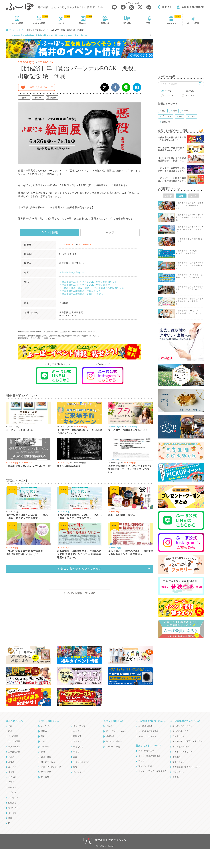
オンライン (46, 726)
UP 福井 (127, 23)
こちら (63, 331)
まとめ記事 (13, 736)
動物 (75, 767)
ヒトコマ (12, 813)
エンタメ (12, 767)
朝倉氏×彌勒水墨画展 (69, 466)
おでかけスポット (114, 741)
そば (10, 726)
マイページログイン (147, 736)
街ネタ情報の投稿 (146, 751)
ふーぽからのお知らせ (182, 726)
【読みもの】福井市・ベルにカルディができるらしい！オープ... (190, 229)
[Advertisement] (181, 52)
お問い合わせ (178, 772)
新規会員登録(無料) (192, 7)
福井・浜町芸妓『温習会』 (123, 515)
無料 (24, 98)
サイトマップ (178, 762)
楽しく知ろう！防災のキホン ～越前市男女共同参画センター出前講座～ (130, 552)
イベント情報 (49, 232)
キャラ (76, 731)
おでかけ (12, 777)
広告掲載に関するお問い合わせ (186, 767)
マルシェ (45, 746)
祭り (43, 736)
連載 (10, 818)
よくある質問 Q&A (180, 746)
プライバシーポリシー (182, 751)
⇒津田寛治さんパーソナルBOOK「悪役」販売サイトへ (88, 285)
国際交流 (77, 736)
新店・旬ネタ (14, 746)
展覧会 (53, 98)
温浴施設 (110, 736)
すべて (168, 91)
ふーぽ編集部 (14, 751)
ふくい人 (12, 792)
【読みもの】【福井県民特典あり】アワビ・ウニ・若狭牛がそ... (190, 265)
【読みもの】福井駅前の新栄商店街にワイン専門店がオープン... (190, 289)
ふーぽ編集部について (185, 721)
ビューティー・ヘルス (116, 731)
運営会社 (176, 777)
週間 (181, 196)
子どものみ (78, 746)
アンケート (143, 761)
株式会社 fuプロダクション (111, 840)
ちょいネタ (13, 808)
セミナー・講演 (48, 762)
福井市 (38, 98)
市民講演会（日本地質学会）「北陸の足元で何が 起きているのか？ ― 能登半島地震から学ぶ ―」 (79, 554)
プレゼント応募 (145, 766)
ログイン (167, 7)
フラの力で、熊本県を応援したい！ (128, 430)
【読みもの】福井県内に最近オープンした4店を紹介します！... (190, 205)
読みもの (83, 23)
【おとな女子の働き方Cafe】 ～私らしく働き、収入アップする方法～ (28, 516)
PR (9, 823)
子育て (149, 23)
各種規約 (176, 757)
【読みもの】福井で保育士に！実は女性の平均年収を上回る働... (190, 217)
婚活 (75, 757)
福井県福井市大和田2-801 (73, 272)
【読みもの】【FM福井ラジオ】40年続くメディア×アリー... (188, 313)
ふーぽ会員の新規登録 (148, 731)
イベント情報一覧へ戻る (81, 593)
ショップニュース (81, 762)
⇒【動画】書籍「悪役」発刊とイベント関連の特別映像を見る (91, 288)
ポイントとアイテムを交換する (152, 771)
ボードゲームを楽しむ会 (19, 430)
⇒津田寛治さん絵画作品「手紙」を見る (80, 291)
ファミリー (78, 741)
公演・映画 (46, 757)
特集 (10, 731)
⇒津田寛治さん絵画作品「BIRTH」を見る (81, 294)
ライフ (11, 772)
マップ (110, 232)
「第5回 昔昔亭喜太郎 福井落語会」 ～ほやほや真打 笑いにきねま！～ (27, 552)
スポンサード (79, 772)
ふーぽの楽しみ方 (180, 731)
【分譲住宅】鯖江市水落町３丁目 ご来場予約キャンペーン (79, 431)
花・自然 (45, 777)
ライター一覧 (178, 736)
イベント (39, 23)
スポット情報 (113, 721)
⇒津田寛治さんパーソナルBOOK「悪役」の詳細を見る (88, 282)
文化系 (11, 762)
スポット (17, 23)
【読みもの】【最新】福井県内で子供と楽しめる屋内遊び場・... (190, 301)
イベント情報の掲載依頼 (149, 756)
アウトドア (46, 772)
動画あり (105, 23)
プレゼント (171, 23)
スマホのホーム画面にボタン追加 (187, 741)
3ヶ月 (194, 196)
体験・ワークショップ (51, 767)
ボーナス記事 (193, 23)
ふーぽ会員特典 (145, 726)
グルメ (61, 23)
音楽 (43, 751)
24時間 (168, 196)
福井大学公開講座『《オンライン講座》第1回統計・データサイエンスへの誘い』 (130, 469)
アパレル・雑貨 (113, 746)
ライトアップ (79, 726)
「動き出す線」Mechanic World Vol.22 (28, 466)
